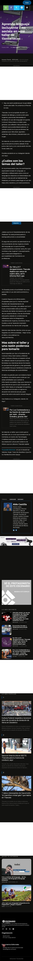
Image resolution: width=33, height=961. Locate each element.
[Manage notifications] (3, 945)
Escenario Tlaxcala (6, 59)
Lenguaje (13, 499)
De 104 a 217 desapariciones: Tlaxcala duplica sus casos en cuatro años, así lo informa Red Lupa (20, 271)
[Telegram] (21, 7)
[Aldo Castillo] (8, 517)
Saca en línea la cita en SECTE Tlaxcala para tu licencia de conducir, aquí (14, 758)
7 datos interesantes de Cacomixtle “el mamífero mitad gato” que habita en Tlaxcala (16, 795)
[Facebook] (11, 7)
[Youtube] (13, 929)
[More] (27, 7)
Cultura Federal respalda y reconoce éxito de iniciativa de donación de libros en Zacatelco (16, 720)
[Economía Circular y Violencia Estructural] (7, 630)
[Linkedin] (13, 530)
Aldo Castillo (16, 47)
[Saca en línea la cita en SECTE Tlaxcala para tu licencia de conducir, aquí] (16, 745)
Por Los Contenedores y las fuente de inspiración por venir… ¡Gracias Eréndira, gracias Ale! (20, 413)
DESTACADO (6, 43)
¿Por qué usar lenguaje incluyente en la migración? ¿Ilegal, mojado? (15, 903)
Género (14, 43)
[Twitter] (16, 7)
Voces (3, 906)
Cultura (15, 656)
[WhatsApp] (6, 7)
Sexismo (20, 499)
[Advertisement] (16, 83)
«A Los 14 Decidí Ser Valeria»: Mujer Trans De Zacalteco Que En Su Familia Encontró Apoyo (16, 452)
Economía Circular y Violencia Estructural (20, 626)
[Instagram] (6, 929)
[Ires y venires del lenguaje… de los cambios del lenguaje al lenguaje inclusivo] (16, 867)
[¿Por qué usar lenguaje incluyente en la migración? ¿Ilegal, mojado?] (16, 893)
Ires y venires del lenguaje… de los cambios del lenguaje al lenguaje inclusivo (14, 878)
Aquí (6, 156)
